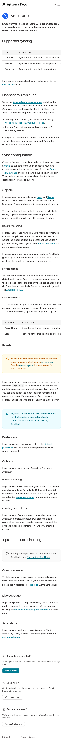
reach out (32, 584)
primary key (47, 361)
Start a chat (14, 697)
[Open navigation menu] (59, 4)
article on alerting (11, 637)
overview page (27, 102)
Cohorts (7, 461)
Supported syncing (17, 41)
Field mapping (10, 269)
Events (6, 345)
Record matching (12, 226)
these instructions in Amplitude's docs (24, 122)
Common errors (13, 570)
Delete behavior (11, 297)
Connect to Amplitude (19, 95)
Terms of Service (27, 737)
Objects (7, 190)
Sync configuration (17, 155)
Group (50, 197)
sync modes (8, 84)
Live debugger (12, 595)
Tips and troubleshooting (21, 540)
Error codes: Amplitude (38, 557)
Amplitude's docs (46, 243)
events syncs (26, 365)
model (7, 165)
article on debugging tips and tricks (32, 609)
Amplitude (20, 16)
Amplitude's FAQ (14, 289)
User (39, 197)
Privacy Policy (8, 737)
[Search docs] (55, 4)
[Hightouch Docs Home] (15, 4)
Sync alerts (9, 623)
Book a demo (11, 670)
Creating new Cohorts (14, 508)
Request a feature (13, 724)
